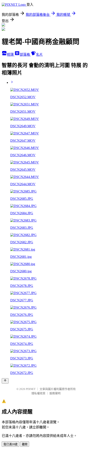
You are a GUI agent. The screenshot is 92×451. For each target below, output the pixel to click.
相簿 (11, 54)
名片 (39, 54)
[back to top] (5, 381)
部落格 (25, 54)
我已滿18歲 (10, 444)
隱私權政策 (38, 393)
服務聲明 (55, 393)
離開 (24, 444)
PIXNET (31, 389)
